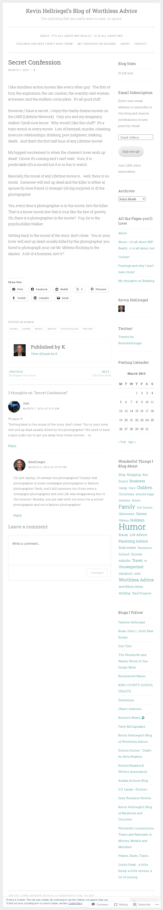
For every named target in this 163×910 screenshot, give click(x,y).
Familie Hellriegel (131, 622)
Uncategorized (131, 566)
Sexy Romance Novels (134, 798)
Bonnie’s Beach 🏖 (131, 717)
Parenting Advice (133, 541)
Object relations (130, 709)
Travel (137, 560)
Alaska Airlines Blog (133, 780)
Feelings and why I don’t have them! (44, 43)
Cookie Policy (75, 903)
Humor (28, 322)
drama (14, 329)
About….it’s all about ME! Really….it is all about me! (81, 35)
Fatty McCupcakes (131, 726)
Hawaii (141, 514)
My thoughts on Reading (97, 43)
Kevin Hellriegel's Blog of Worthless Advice (81, 10)
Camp (123, 488)
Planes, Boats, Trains (133, 856)
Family (127, 506)
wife (137, 573)
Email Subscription (135, 92)
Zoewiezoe (126, 700)
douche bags (145, 494)
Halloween (127, 514)
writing (88, 329)
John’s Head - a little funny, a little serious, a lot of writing (135, 871)
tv (145, 561)
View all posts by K (44, 354)
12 (120, 411)
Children (144, 487)
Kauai (123, 535)
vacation (126, 573)
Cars (132, 488)
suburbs (124, 561)
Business (137, 480)
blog (122, 474)
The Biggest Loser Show (21, 373)
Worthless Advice (136, 580)
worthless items (131, 586)
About (125, 43)
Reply (12, 446)
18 (152, 411)
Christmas (126, 494)
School (124, 554)
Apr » (132, 442)
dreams (124, 500)
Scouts (136, 554)
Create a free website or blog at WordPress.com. (45, 895)
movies (52, 329)
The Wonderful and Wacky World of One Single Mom (133, 661)
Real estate (127, 547)
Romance (145, 548)
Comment (97, 572)
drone (136, 500)
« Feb (122, 442)
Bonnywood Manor (132, 676)
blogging (134, 474)
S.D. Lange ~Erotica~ (133, 789)
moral (39, 329)
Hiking (124, 520)
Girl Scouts (144, 507)
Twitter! (125, 328)
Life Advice (138, 535)
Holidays (137, 520)
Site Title (125, 646)
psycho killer (69, 329)
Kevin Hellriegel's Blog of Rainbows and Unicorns (135, 813)
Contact (140, 43)
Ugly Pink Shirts (101, 373)
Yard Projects (141, 593)
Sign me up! (131, 151)
